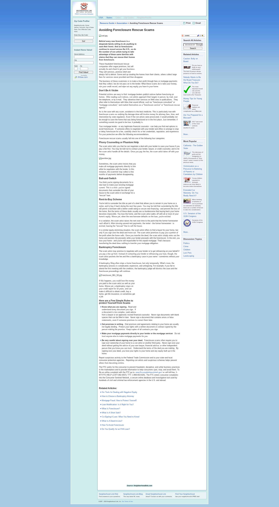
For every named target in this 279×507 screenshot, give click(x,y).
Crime (185, 246)
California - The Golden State (193, 146)
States (109, 17)
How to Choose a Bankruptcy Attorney (118, 396)
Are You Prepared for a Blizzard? (193, 116)
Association (122, 23)
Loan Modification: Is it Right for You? (118, 404)
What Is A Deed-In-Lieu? (112, 421)
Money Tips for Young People (192, 99)
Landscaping (188, 256)
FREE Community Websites (84, 14)
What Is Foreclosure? (111, 408)
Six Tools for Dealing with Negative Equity (119, 392)
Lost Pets (187, 253)
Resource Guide (107, 23)
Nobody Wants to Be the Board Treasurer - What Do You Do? (192, 80)
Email (198, 23)
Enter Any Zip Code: (81, 35)
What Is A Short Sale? (111, 413)
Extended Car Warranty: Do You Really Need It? (190, 193)
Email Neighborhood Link (156, 494)
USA (101, 17)
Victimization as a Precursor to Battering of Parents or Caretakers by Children (193, 170)
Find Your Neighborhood (185, 494)
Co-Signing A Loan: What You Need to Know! (121, 417)
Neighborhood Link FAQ (108, 494)
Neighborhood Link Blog (133, 494)
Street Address (79, 54)
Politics (186, 243)
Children (186, 250)
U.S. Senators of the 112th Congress (192, 214)
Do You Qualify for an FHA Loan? (116, 429)
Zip (81, 66)
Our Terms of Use (127, 501)
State (76, 66)
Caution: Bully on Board (190, 60)
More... (186, 134)
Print (188, 23)
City (75, 60)
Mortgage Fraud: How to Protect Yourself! (119, 400)
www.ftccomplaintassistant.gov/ (149, 372)
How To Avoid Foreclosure (113, 425)
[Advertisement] (151, 8)
